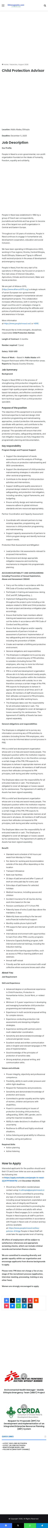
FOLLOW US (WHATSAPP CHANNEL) (16, 1449)
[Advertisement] (24, 37)
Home (5, 64)
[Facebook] (6, 1300)
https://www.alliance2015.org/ (15, 289)
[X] (12, 1300)
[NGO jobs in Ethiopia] (15, 5)
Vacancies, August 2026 (19, 64)
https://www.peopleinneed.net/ (17, 323)
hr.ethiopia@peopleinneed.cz (31, 1190)
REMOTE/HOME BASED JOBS (13, 1447)
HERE (36, 323)
